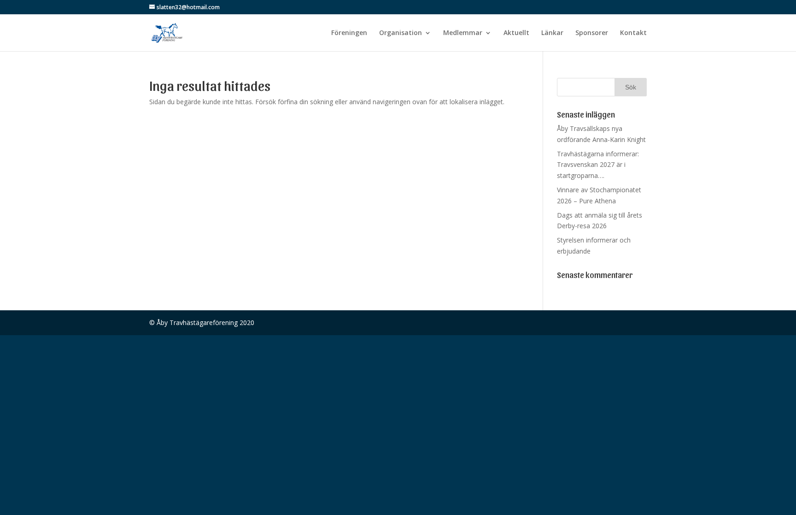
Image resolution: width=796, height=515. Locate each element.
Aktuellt (516, 33)
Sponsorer (591, 33)
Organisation (400, 33)
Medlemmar (462, 33)
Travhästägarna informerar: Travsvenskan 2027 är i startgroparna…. (598, 164)
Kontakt (633, 33)
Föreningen (349, 33)
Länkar (552, 33)
